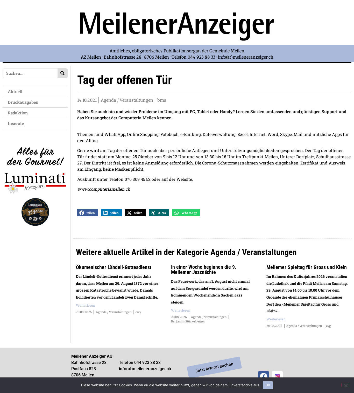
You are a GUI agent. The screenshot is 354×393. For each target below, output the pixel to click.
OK (267, 385)
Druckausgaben (23, 102)
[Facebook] (263, 376)
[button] (87, 212)
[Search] (63, 73)
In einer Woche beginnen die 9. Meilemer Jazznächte (203, 269)
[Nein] (345, 385)
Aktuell (15, 91)
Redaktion (18, 112)
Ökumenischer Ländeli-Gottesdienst (113, 267)
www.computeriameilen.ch (103, 189)
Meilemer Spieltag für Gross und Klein (306, 267)
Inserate (16, 123)
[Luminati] (35, 230)
